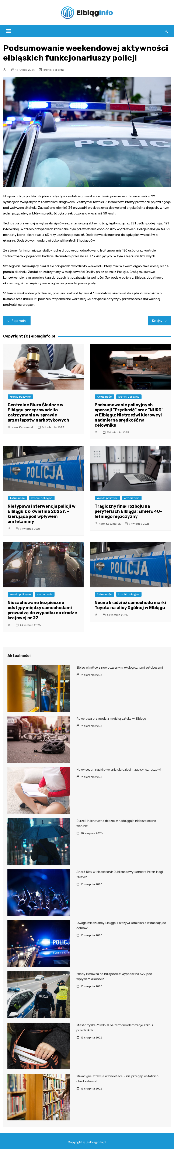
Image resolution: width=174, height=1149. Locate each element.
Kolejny (157, 321)
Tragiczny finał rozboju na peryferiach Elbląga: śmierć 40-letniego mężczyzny (128, 511)
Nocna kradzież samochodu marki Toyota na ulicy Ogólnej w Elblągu (130, 605)
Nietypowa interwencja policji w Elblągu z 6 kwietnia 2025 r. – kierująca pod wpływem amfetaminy (42, 514)
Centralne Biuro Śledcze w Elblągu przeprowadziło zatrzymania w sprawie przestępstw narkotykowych (38, 412)
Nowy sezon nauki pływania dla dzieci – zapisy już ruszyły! (118, 770)
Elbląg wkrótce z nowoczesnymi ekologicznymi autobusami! (119, 667)
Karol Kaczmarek (23, 427)
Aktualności (104, 396)
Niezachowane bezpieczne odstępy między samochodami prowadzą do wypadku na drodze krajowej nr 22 (42, 610)
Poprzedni (19, 321)
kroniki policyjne (54, 69)
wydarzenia (131, 498)
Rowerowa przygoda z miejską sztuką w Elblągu (111, 718)
